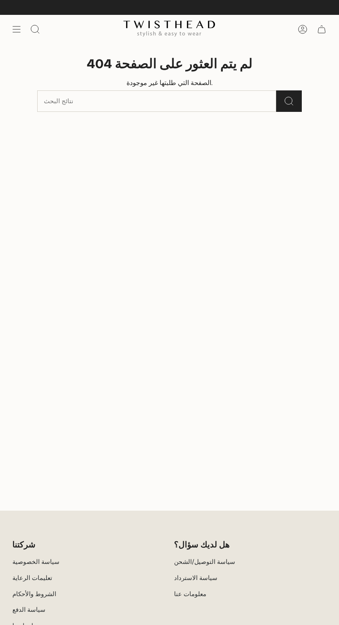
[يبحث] (289, 101)
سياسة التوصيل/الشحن (204, 562)
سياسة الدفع (28, 610)
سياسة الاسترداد (195, 578)
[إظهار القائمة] (16, 29)
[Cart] (321, 29)
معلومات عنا (190, 594)
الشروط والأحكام (34, 594)
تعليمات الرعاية (32, 578)
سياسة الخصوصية (36, 562)
